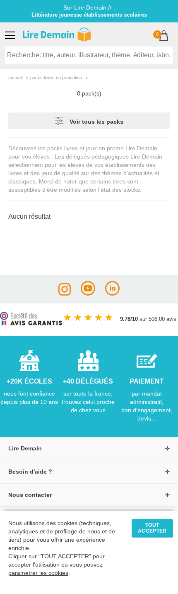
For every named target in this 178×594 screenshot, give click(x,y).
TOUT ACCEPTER (152, 528)
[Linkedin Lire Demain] (112, 293)
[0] (164, 36)
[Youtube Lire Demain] (88, 293)
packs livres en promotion (56, 77)
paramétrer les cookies (38, 573)
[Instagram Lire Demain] (64, 293)
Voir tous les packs (96, 121)
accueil (15, 77)
